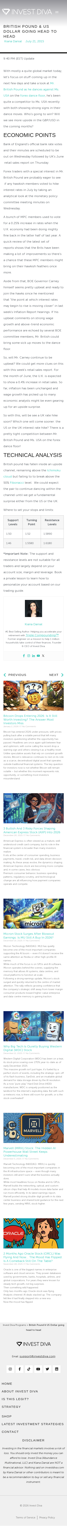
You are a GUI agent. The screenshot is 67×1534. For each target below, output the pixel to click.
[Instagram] (28, 656)
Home (7, 1383)
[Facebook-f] (19, 1369)
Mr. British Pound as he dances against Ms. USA (31, 89)
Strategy (11, 1407)
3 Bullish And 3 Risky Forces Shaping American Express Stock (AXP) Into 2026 (31, 830)
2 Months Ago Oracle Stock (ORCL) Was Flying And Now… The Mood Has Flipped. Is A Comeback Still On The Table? (33, 1257)
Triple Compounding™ (42, 635)
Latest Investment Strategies (33, 1424)
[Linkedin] (33, 656)
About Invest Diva (20, 1391)
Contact (10, 1432)
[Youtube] (38, 656)
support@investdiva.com (37, 1356)
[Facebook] (23, 656)
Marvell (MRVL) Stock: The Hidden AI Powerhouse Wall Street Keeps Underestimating (29, 1151)
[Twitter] (43, 656)
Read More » (9, 785)
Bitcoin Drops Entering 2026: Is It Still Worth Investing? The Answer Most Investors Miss (30, 719)
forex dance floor (32, 95)
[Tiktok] (29, 1369)
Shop (7, 1416)
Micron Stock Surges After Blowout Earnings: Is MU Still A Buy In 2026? (28, 935)
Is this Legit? (15, 1399)
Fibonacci (17, 482)
